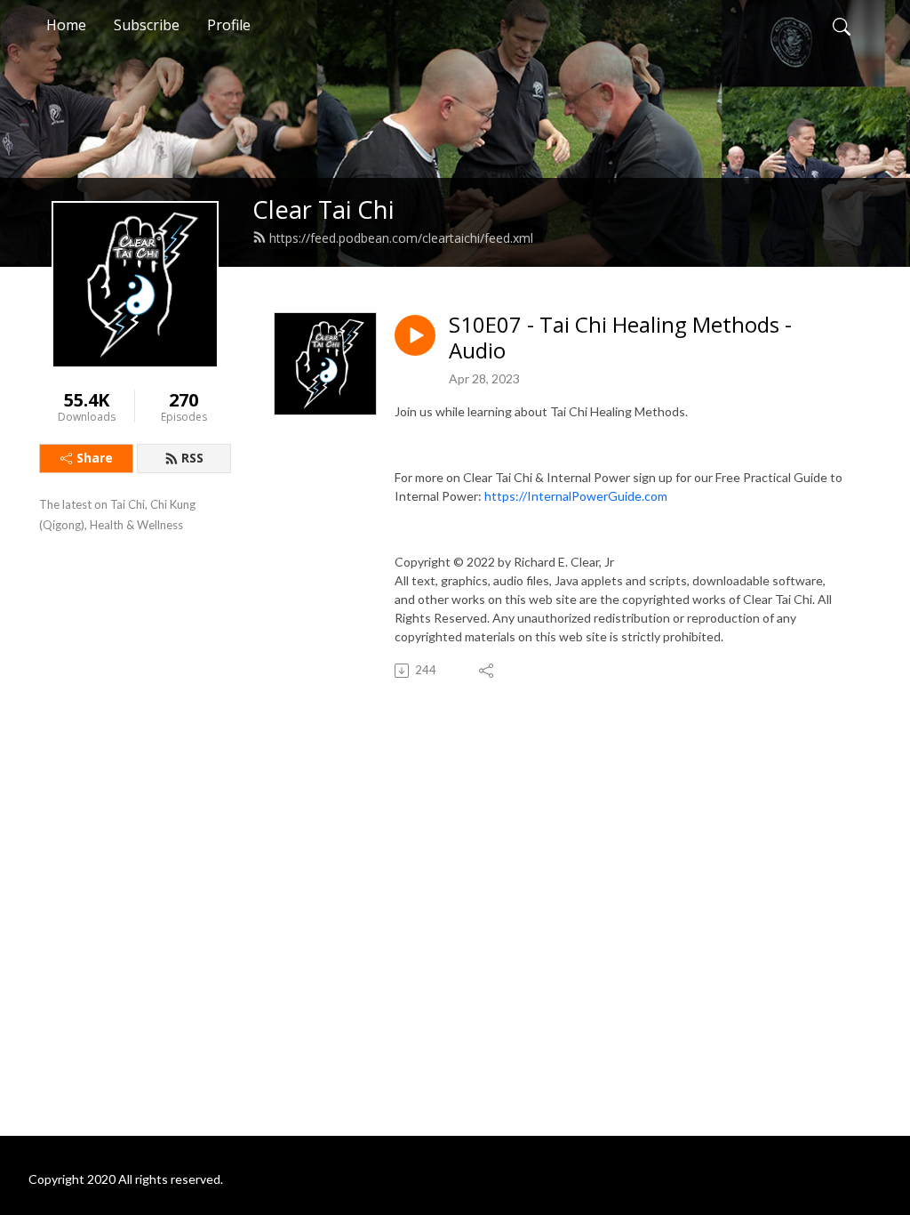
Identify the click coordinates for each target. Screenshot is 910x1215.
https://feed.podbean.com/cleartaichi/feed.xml (401, 237)
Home (66, 25)
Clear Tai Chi (323, 209)
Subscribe (147, 25)
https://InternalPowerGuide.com (575, 495)
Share (94, 457)
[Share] (487, 671)
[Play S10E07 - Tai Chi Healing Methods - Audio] (415, 335)
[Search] (842, 25)
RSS (192, 457)
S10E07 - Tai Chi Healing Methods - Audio (620, 338)
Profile (229, 25)
